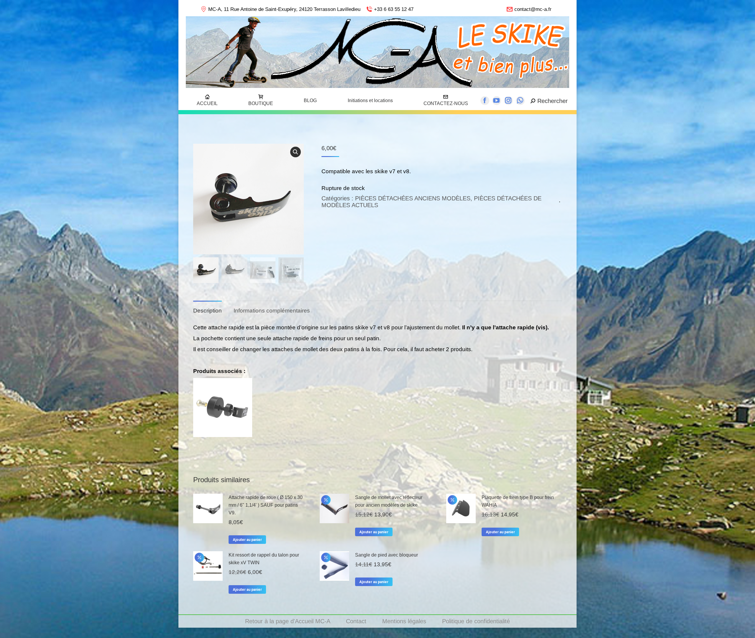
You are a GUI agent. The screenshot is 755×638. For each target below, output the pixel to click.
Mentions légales (405, 621)
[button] (295, 152)
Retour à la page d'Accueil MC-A (288, 621)
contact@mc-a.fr (533, 9)
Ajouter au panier (247, 540)
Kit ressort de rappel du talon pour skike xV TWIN (264, 558)
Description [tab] (207, 310)
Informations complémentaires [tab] (272, 310)
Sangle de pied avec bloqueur (386, 554)
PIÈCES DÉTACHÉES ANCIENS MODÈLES (412, 198)
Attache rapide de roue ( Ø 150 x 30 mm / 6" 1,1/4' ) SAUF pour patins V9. (266, 505)
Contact (357, 621)
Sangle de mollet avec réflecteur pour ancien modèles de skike (388, 501)
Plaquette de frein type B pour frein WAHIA (518, 501)
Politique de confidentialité (476, 621)
